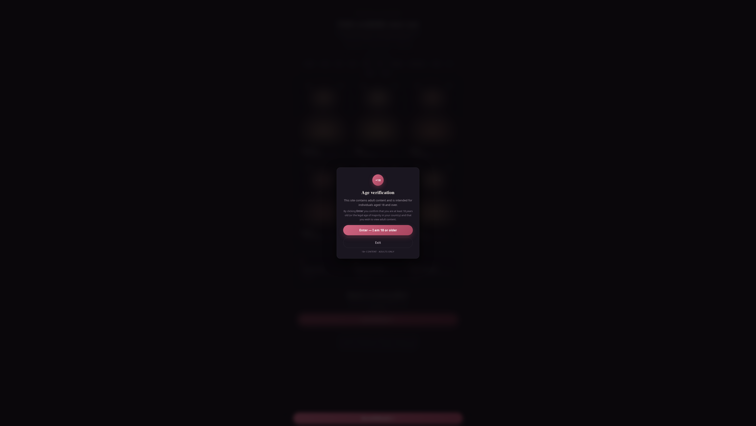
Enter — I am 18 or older (378, 230)
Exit (378, 242)
